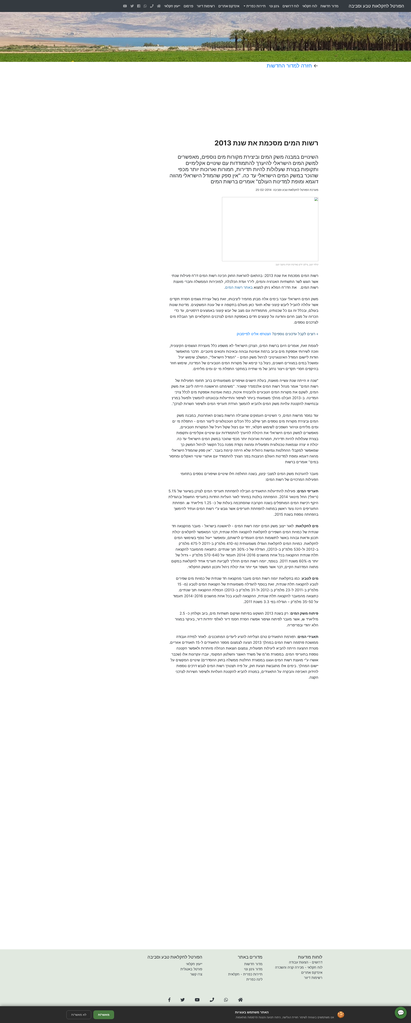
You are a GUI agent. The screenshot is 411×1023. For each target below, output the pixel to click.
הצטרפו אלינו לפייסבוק (254, 334)
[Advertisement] (228, 104)
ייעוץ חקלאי (194, 964)
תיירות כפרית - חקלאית (245, 974)
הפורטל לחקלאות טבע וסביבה (376, 6)
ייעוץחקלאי (172, 6)
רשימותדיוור (206, 6)
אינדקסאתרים (228, 6)
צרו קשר (196, 974)
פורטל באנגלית (191, 969)
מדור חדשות (253, 964)
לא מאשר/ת (78, 1014)
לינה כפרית (254, 979)
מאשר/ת (103, 1014)
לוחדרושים (291, 6)
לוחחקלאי (309, 6)
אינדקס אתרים (311, 972)
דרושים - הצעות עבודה (305, 962)
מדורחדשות (329, 6)
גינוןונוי (274, 6)
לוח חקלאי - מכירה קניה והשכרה (298, 967)
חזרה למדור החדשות (289, 66)
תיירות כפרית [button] (255, 6)
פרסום (188, 6)
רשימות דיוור (313, 977)
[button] (169, 1000)
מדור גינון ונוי (253, 969)
